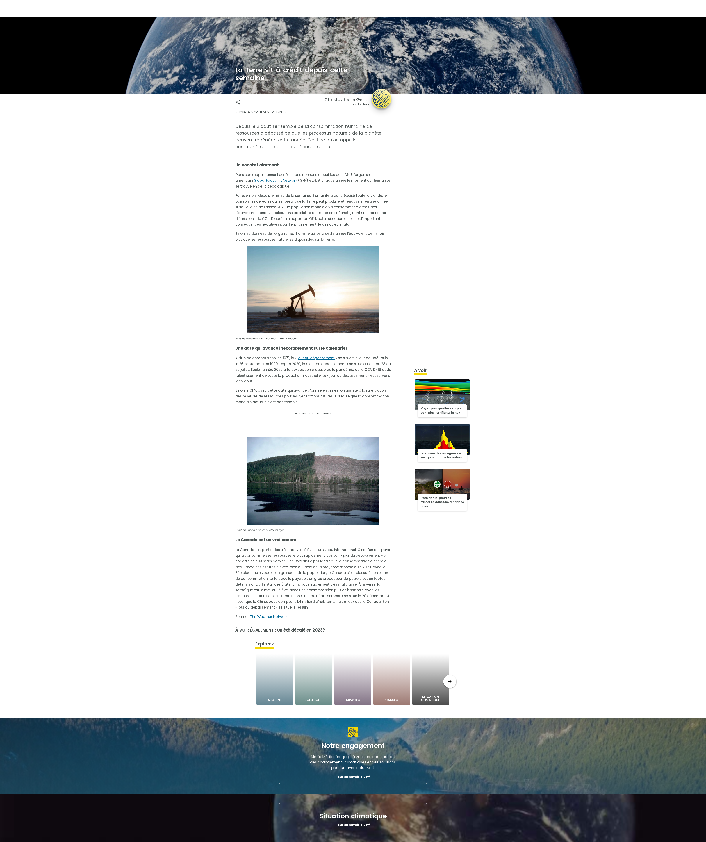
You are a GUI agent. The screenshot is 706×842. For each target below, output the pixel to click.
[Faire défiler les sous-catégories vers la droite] (449, 681)
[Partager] (238, 102)
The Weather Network (269, 616)
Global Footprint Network (275, 180)
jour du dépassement (316, 358)
